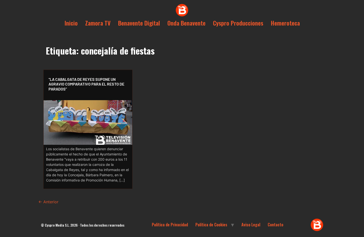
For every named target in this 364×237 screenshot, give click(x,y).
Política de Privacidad (170, 225)
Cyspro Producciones (238, 22)
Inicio (71, 22)
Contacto (275, 225)
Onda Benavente (186, 22)
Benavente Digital (139, 22)
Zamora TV (98, 22)
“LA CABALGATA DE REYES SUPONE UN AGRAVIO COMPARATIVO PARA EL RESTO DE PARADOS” (86, 84)
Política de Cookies (211, 225)
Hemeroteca (285, 22)
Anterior (48, 201)
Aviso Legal (250, 225)
